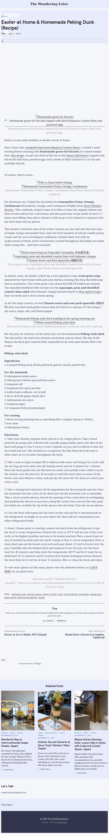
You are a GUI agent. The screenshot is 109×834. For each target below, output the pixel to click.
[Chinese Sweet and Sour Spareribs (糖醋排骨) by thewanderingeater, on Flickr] (54, 260)
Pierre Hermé (10, 597)
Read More (8, 770)
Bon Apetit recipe (89, 291)
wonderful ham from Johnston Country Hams (52, 147)
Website (61, 621)
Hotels (4, 733)
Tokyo (62, 733)
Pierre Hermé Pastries (27, 597)
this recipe (17, 155)
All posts (48, 621)
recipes (41, 597)
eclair (60, 594)
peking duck (95, 594)
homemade (83, 594)
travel (20, 733)
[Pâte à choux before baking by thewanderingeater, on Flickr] (54, 182)
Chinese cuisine (34, 594)
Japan (12, 733)
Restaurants (51, 733)
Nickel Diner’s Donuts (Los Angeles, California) (85, 636)
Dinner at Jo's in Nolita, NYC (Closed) (25, 634)
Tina (3, 33)
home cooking (70, 594)
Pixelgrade (62, 822)
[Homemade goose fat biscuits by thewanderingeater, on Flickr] (54, 117)
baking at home (19, 594)
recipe (4, 16)
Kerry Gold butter (77, 155)
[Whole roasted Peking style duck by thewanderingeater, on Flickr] (54, 322)
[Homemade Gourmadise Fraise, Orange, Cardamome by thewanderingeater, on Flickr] (54, 186)
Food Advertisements (25, 663)
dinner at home (49, 594)
